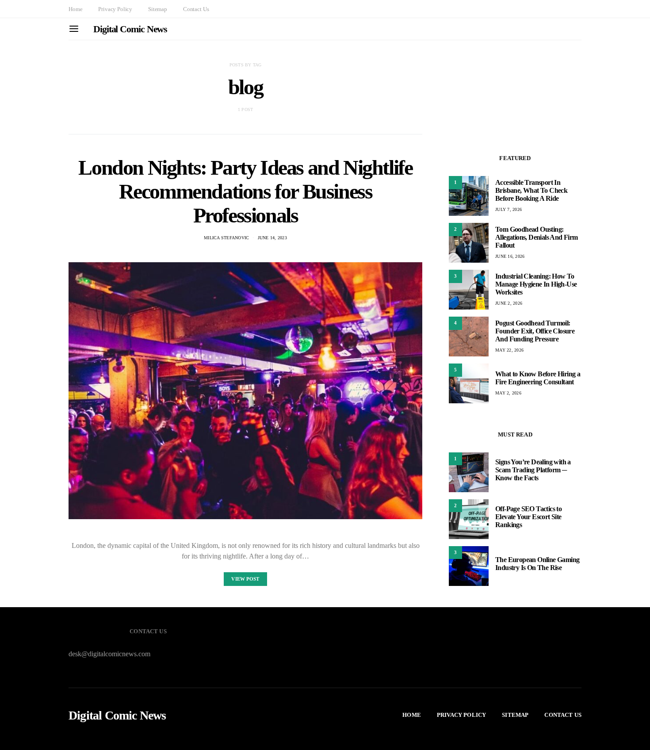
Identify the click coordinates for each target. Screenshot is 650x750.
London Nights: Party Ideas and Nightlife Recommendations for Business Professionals (245, 191)
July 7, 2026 (508, 209)
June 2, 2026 (508, 303)
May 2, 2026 (508, 392)
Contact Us (196, 9)
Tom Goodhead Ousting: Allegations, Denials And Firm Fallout (536, 237)
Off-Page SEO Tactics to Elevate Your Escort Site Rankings (528, 517)
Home (75, 9)
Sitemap (157, 9)
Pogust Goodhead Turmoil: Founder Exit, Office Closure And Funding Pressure (534, 331)
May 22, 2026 (509, 350)
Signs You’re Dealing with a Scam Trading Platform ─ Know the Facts (533, 470)
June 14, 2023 (272, 237)
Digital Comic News (130, 28)
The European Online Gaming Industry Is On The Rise (537, 564)
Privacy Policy (115, 9)
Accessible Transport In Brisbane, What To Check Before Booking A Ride (531, 190)
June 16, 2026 (509, 256)
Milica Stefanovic (226, 237)
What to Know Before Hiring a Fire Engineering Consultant (537, 378)
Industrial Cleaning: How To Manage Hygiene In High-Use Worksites (536, 284)
